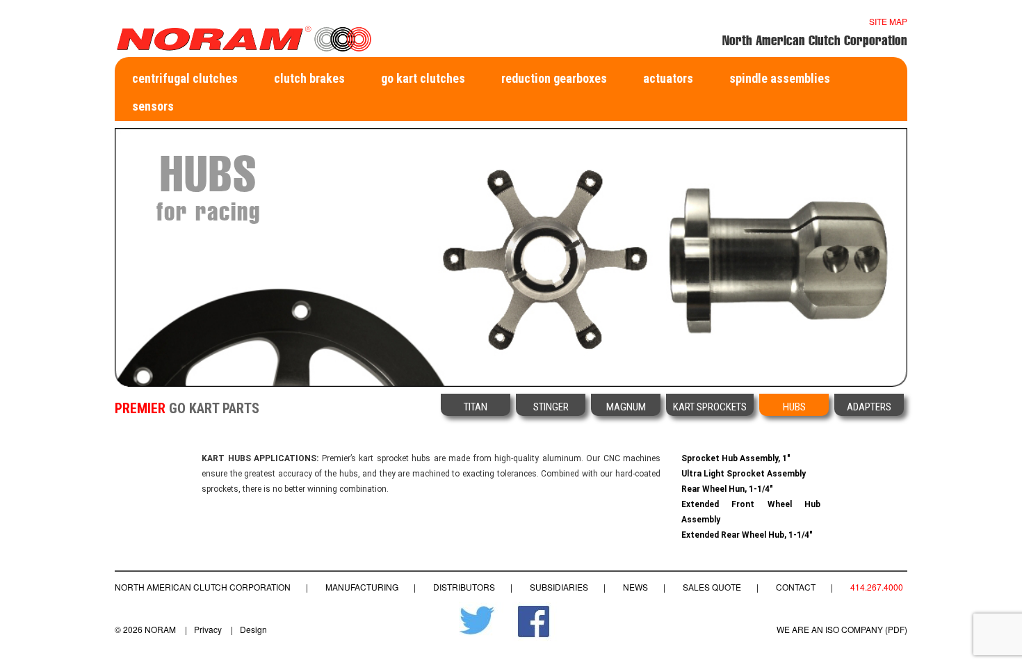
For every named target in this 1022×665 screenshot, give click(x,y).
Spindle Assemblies (779, 78)
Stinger (551, 407)
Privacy (208, 629)
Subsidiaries (559, 587)
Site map (888, 21)
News (635, 587)
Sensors (153, 106)
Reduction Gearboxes (554, 78)
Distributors (464, 587)
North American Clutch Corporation (203, 587)
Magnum (626, 407)
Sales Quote (712, 587)
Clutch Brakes (309, 78)
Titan (475, 407)
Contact (796, 587)
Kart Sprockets (710, 407)
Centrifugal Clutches (185, 78)
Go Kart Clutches (423, 78)
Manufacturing (361, 587)
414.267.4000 (876, 587)
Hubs (794, 407)
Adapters (869, 407)
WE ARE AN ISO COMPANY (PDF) (842, 629)
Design (253, 629)
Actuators (668, 78)
